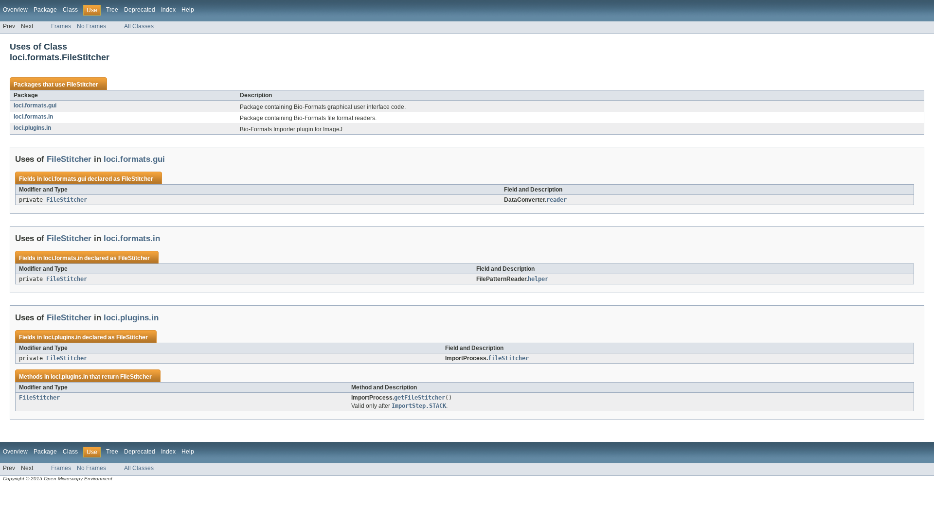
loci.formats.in (33, 116)
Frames (61, 26)
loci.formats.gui (35, 105)
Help (187, 9)
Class (70, 9)
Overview (15, 9)
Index (168, 9)
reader (556, 199)
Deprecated (139, 9)
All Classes (139, 26)
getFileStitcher (419, 397)
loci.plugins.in (32, 127)
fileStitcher (508, 358)
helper (538, 279)
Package (45, 9)
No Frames (91, 26)
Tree (112, 9)
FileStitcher (82, 84)
